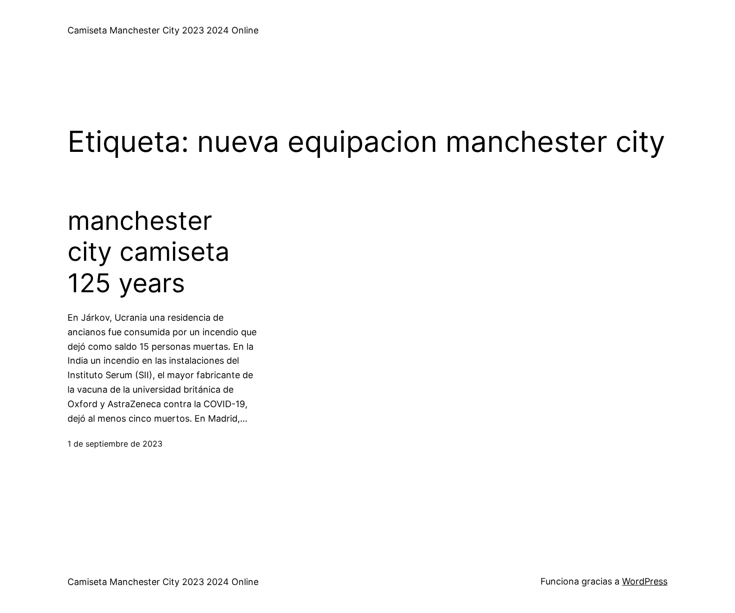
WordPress (645, 581)
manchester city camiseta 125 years (149, 252)
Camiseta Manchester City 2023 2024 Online (163, 30)
